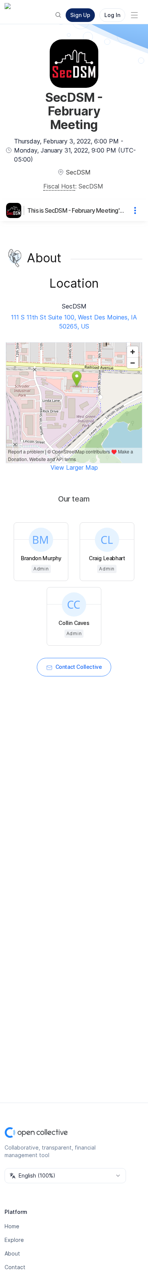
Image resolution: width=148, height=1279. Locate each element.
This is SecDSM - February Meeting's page (76, 210)
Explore (14, 1240)
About (12, 1253)
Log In (112, 15)
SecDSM (91, 186)
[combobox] (65, 1175)
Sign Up (80, 15)
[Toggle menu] (134, 15)
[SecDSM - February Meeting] (15, 210)
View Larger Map (74, 467)
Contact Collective (78, 667)
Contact (15, 1267)
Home (12, 1226)
